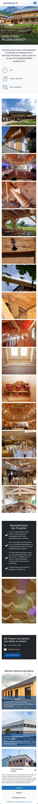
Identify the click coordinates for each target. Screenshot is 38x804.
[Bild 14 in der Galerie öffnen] (19, 471)
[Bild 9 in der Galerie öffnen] (19, 333)
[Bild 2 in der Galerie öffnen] (19, 139)
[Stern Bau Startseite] (10, 3)
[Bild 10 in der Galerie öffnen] (19, 361)
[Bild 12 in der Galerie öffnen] (19, 416)
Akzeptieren (19, 788)
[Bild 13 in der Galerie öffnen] (19, 444)
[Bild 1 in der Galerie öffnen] (19, 112)
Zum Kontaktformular (12, 655)
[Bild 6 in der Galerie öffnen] (19, 250)
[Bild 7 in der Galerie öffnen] (19, 278)
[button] (35, 770)
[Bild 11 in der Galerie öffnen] (19, 388)
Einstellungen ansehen (19, 797)
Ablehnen (19, 793)
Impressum (29, 801)
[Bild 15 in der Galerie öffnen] (19, 499)
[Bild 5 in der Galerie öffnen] (19, 222)
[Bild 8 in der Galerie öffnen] (19, 305)
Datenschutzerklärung (20, 801)
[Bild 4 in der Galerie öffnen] (19, 195)
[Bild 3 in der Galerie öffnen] (19, 167)
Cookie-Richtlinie (10, 801)
